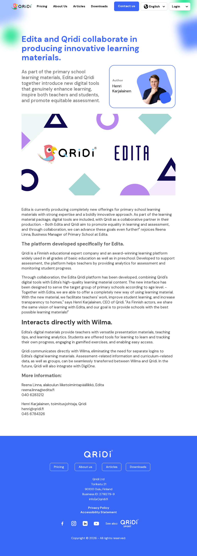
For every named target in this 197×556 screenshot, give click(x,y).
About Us (60, 6)
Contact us (126, 6)
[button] (154, 6)
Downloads (99, 6)
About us (85, 467)
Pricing (42, 6)
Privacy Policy (98, 508)
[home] (21, 6)
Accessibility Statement (98, 512)
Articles (79, 6)
